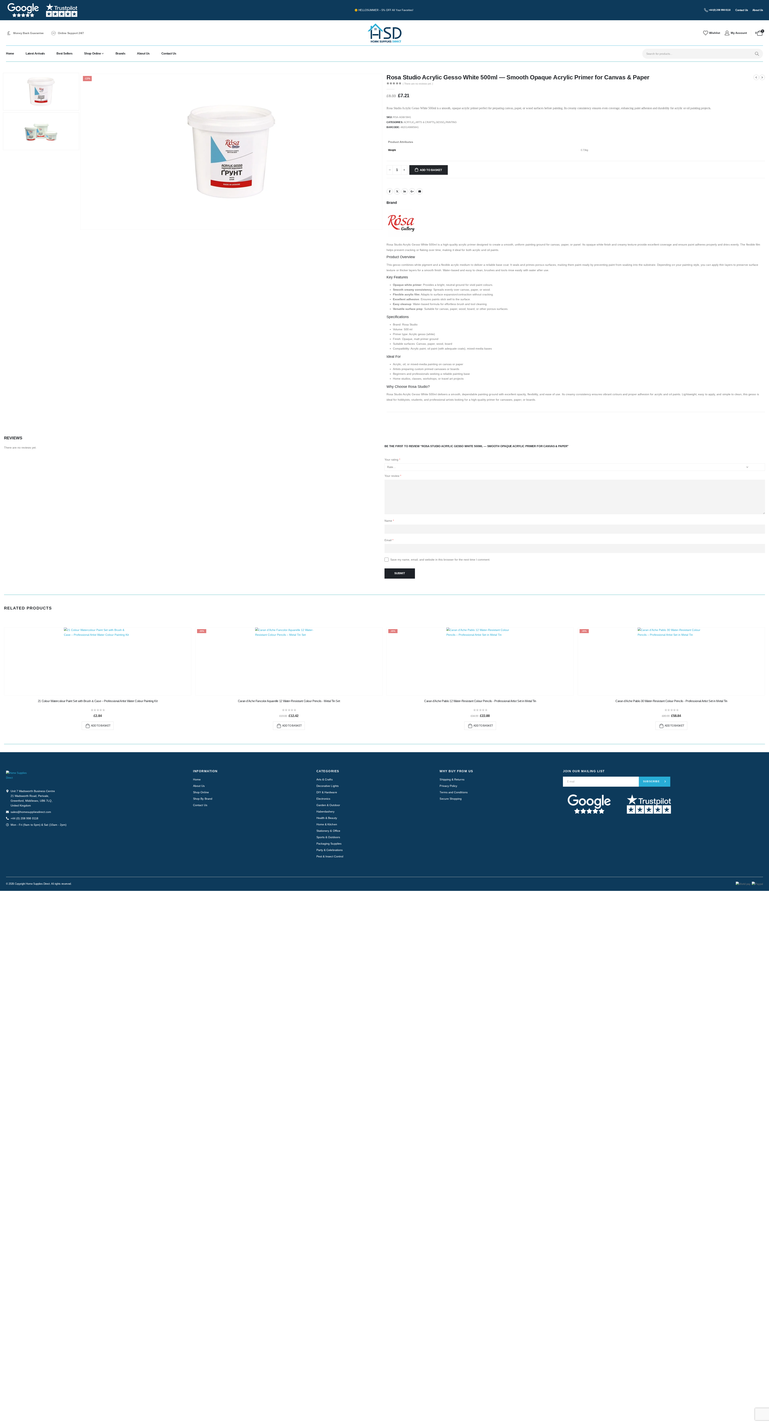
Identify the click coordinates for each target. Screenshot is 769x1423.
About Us (143, 53)
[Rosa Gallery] (402, 222)
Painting (451, 122)
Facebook (390, 191)
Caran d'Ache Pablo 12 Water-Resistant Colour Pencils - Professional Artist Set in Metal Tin (480, 701)
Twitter (397, 191)
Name (389, 520)
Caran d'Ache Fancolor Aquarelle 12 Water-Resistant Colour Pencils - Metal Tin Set (289, 701)
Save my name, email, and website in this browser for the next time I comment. (440, 559)
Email (419, 191)
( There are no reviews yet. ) (418, 83)
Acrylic (409, 122)
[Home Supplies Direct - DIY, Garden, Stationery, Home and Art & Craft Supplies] (384, 32)
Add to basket (431, 170)
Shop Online (92, 53)
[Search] (757, 54)
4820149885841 (410, 127)
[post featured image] (98, 661)
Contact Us (168, 53)
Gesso (440, 122)
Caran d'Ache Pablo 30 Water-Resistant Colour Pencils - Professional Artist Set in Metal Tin (671, 701)
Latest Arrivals (35, 53)
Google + (412, 191)
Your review (392, 475)
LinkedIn (405, 191)
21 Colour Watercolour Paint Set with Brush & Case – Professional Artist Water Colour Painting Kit (98, 701)
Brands (120, 53)
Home (10, 53)
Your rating (392, 459)
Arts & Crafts (425, 122)
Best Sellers (64, 53)
